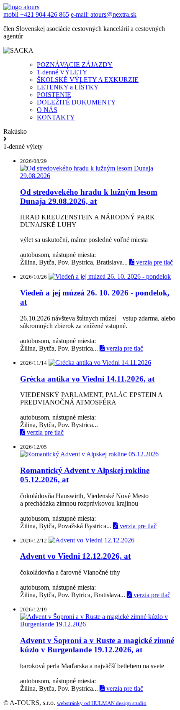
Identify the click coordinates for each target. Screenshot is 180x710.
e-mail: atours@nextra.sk (103, 14)
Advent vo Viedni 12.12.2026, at (75, 556)
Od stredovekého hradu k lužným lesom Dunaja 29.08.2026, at (88, 197)
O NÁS (47, 109)
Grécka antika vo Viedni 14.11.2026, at (87, 378)
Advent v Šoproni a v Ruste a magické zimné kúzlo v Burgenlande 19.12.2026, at (97, 645)
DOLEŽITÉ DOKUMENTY (76, 102)
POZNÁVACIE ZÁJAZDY (75, 64)
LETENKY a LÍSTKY (68, 87)
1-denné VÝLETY (62, 72)
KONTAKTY (56, 117)
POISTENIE (54, 94)
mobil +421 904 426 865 (36, 14)
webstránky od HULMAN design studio (102, 703)
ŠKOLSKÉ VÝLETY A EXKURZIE (88, 79)
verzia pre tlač (153, 262)
